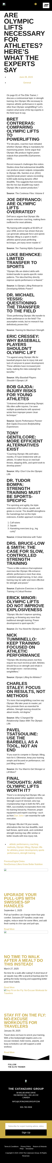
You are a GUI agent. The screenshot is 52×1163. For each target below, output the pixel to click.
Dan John (18, 816)
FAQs (22, 1149)
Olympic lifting (23, 847)
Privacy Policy (26, 1146)
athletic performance (19, 844)
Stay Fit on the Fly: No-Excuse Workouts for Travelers (25, 1021)
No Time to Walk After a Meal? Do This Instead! (23, 960)
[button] (39, 5)
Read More (9, 929)
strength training (27, 853)
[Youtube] (26, 1114)
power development (28, 850)
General (27, 83)
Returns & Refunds (40, 1146)
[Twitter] (32, 1114)
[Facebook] (13, 1114)
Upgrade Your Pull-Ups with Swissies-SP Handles (20, 900)
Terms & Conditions (11, 1146)
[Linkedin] (39, 1114)
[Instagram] (19, 1114)
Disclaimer (29, 1149)
